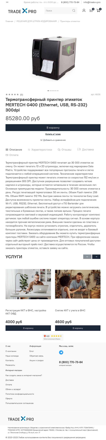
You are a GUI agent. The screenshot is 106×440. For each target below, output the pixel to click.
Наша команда (12, 356)
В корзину (28, 328)
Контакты (10, 360)
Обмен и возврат (13, 389)
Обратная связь (36, 356)
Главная (9, 21)
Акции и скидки (36, 360)
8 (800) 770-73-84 (70, 2)
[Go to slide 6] (57, 90)
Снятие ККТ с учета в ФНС (70, 310)
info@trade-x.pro (92, 2)
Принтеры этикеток (70, 21)
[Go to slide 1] (48, 90)
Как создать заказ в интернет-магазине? (24, 375)
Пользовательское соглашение (20, 403)
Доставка (10, 380)
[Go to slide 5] (55, 90)
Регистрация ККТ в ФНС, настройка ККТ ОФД (26, 312)
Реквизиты (10, 365)
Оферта (9, 398)
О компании (11, 351)
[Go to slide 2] (50, 90)
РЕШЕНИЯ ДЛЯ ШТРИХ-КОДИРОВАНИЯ (37, 21)
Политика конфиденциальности (20, 394)
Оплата (9, 384)
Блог (32, 351)
